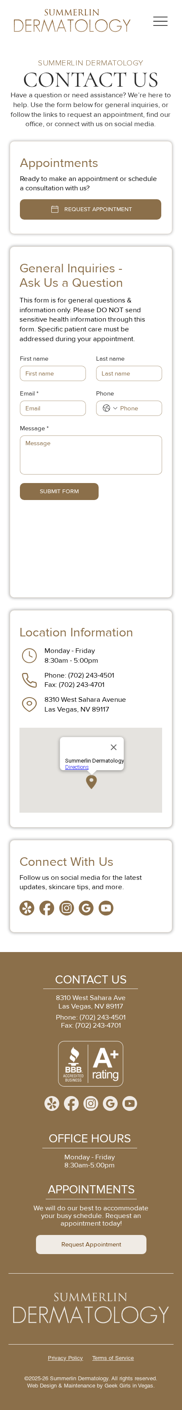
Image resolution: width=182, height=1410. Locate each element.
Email (29, 393)
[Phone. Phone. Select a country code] (110, 408)
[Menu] (160, 21)
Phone (105, 393)
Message (34, 428)
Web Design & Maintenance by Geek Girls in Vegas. (91, 1385)
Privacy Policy (65, 1358)
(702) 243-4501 (91, 675)
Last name (110, 358)
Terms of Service (113, 1358)
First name (34, 358)
